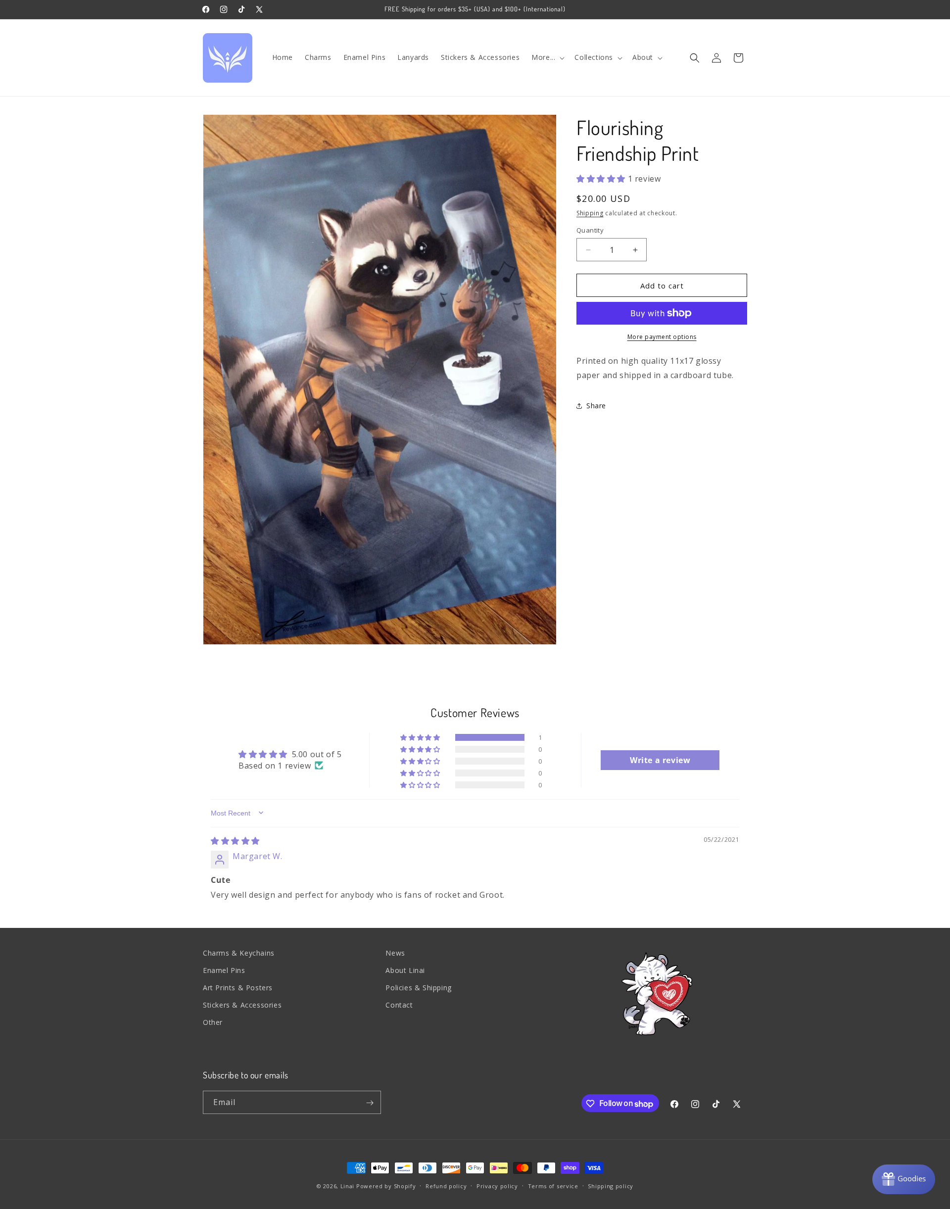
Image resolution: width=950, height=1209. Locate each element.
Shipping (590, 212)
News (395, 953)
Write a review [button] (660, 759)
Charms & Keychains (239, 953)
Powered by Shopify (386, 1186)
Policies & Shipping (418, 988)
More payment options (662, 337)
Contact (399, 1005)
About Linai (405, 970)
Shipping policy (610, 1185)
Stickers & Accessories (242, 1005)
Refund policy (446, 1185)
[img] (235, 840)
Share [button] (596, 405)
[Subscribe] (369, 1102)
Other (213, 1022)
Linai (347, 1186)
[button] (547, 57)
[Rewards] (903, 1179)
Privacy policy (497, 1185)
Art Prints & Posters (238, 988)
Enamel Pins (224, 970)
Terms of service (553, 1185)
